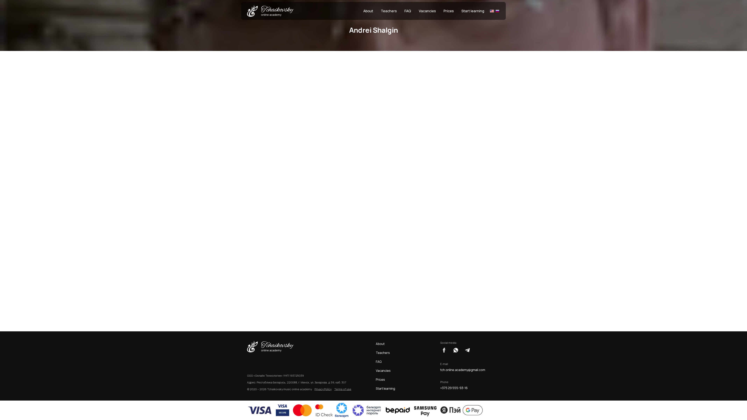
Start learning (472, 11)
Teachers (389, 11)
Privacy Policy (323, 389)
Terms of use (342, 389)
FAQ (407, 11)
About (368, 11)
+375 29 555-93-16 (454, 388)
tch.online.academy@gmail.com (462, 370)
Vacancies (427, 11)
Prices (449, 11)
